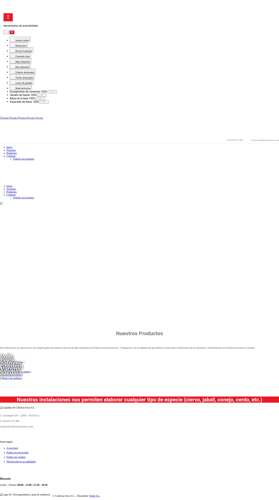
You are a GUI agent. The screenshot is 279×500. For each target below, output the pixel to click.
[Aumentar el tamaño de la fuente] (44, 95)
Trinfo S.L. (94, 496)
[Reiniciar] (6, 32)
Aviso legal (12, 448)
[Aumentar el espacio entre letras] (47, 102)
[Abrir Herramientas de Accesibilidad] (8, 17)
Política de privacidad (17, 452)
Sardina (11, 372)
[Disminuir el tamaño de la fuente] (39, 95)
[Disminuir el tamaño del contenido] (50, 91)
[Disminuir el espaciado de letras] (42, 102)
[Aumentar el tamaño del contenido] (55, 91)
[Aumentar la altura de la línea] (43, 98)
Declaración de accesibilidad (21, 461)
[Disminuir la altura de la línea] (38, 98)
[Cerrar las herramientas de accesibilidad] (11, 32)
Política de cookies (16, 457)
